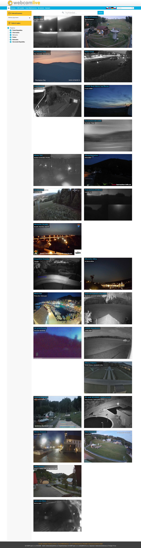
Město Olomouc (40, 432)
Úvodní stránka (42, 543)
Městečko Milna (91, 259)
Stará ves (37, 17)
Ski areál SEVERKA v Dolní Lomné (98, 397)
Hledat (100, 12)
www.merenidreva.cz (101, 546)
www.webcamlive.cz (52, 546)
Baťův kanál (89, 52)
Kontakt (47, 8)
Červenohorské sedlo (93, 121)
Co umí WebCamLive (76, 543)
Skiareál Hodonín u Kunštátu (96, 294)
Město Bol (38, 294)
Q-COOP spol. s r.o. (73, 546)
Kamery (13, 8)
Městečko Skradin (41, 224)
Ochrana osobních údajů (96, 543)
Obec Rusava (39, 466)
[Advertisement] (115, 2)
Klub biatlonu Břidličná (93, 190)
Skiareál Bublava (91, 17)
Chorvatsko (15, 32)
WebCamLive (23, 3)
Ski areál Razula (40, 328)
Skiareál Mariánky (41, 397)
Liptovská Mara (40, 501)
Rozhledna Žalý (40, 52)
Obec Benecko (90, 432)
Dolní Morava (39, 86)
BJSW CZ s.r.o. (84, 546)
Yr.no (114, 546)
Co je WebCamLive (31, 8)
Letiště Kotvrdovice (92, 328)
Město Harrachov (91, 155)
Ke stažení (41, 8)
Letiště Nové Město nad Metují (97, 86)
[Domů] (8, 8)
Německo (15, 35)
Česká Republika (17, 30)
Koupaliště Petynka (41, 259)
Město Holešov (90, 363)
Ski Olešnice (39, 190)
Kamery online (52, 543)
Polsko (14, 37)
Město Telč (38, 155)
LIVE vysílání (20, 8)
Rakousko (15, 39)
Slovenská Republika (18, 42)
